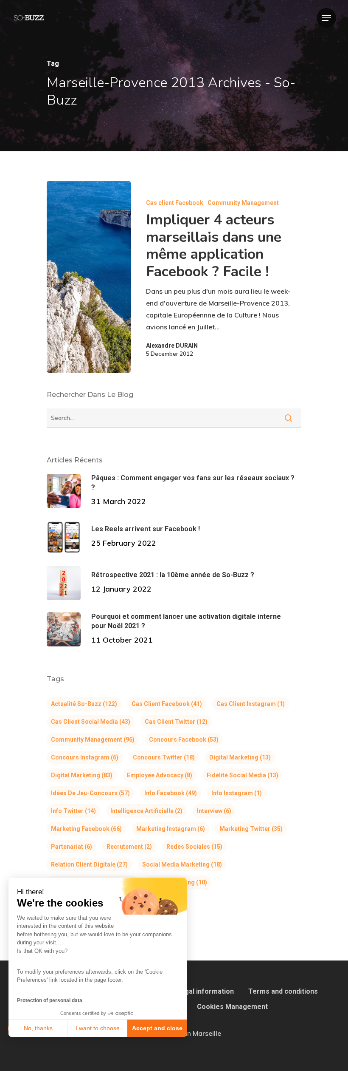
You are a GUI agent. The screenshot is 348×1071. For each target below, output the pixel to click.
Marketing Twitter (251, 828)
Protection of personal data (49, 1000)
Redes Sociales (194, 846)
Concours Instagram (84, 757)
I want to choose (98, 1028)
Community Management (243, 202)
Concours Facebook (184, 739)
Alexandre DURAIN (172, 345)
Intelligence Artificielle (146, 811)
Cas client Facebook (174, 202)
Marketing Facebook (86, 828)
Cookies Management (232, 1007)
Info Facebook (170, 793)
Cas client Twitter (176, 721)
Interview (214, 811)
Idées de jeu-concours (90, 793)
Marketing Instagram (170, 828)
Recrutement (129, 846)
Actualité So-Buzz (84, 703)
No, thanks (38, 1028)
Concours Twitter (164, 757)
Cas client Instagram (250, 703)
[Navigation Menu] (326, 18)
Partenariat (71, 846)
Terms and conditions (283, 991)
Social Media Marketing (182, 864)
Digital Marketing (240, 757)
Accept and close (157, 1028)
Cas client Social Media (90, 721)
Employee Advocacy (159, 775)
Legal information (205, 991)
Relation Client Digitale (89, 864)
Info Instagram (236, 793)
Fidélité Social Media (242, 775)
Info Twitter (73, 811)
